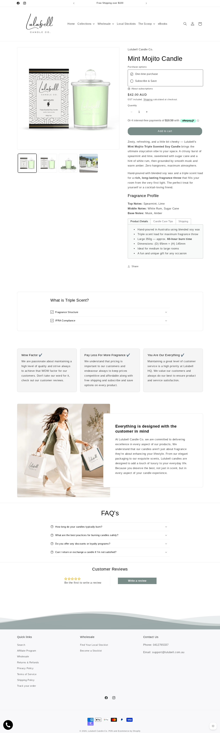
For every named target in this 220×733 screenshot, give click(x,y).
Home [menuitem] (71, 23)
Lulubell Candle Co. (98, 731)
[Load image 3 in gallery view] (68, 163)
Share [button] (135, 266)
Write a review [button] (137, 580)
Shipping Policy (26, 680)
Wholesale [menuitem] (104, 23)
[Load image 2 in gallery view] (47, 163)
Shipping (148, 99)
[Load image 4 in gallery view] (88, 163)
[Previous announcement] (73, 3)
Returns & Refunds (28, 662)
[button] (185, 24)
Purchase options (137, 67)
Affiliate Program (26, 650)
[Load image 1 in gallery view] (27, 163)
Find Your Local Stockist (94, 644)
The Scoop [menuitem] (145, 23)
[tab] (139, 221)
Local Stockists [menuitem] (126, 23)
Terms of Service (27, 674)
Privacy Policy (25, 668)
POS (111, 731)
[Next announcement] (146, 3)
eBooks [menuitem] (162, 23)
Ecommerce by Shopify (129, 731)
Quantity (132, 105)
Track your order (26, 686)
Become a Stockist (91, 650)
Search (21, 644)
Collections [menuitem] (84, 23)
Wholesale (23, 656)
